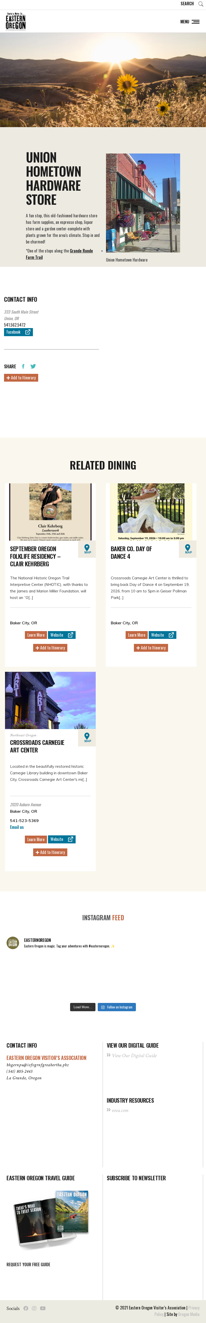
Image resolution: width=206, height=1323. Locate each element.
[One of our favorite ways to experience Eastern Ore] (142, 965)
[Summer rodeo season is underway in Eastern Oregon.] (64, 988)
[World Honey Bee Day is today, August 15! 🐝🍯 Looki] (25, 965)
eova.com (120, 1110)
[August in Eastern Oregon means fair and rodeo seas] (103, 965)
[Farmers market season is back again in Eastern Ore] (142, 988)
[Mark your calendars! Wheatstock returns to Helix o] (64, 965)
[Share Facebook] (23, 365)
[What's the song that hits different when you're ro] (181, 988)
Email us (17, 827)
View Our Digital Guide (134, 1055)
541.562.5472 (14, 325)
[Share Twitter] (33, 365)
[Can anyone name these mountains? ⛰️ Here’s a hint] (25, 988)
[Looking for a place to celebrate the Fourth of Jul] (103, 988)
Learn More (35, 635)
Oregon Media (188, 1314)
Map (87, 552)
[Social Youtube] (43, 1308)
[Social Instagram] (34, 1308)
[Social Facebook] (25, 1308)
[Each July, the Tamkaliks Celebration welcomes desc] (181, 965)
